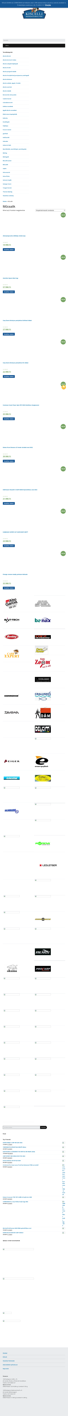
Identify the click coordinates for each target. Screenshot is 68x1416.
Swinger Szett (7, 184)
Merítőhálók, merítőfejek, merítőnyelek (14, 149)
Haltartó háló (7, 145)
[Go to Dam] (43, 720)
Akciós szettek (7, 87)
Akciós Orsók (7, 67)
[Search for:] (34, 40)
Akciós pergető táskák (9, 71)
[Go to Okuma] (12, 976)
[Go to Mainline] (43, 880)
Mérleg (5, 153)
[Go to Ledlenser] (48, 878)
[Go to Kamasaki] (43, 820)
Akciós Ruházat (7, 79)
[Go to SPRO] (43, 1059)
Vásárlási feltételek (9, 1361)
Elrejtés (48, 5)
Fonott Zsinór (7, 129)
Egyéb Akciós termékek (10, 110)
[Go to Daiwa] (12, 720)
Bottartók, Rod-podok (9, 95)
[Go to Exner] (43, 786)
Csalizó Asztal (7, 99)
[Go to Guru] (43, 788)
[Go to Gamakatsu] (12, 788)
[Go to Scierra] (12, 1027)
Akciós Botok (7, 56)
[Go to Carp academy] (43, 644)
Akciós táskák (7, 91)
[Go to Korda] (43, 851)
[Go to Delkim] (43, 736)
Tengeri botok (7, 188)
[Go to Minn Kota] (43, 927)
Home (5, 201)
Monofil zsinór (7, 160)
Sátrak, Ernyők (7, 180)
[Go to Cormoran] (12, 703)
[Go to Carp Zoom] (43, 670)
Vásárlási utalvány (8, 195)
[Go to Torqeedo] (43, 1075)
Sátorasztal (6, 172)
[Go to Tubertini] (12, 1107)
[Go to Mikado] (12, 912)
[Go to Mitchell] (12, 929)
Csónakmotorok (7, 102)
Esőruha (5, 118)
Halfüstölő (6, 137)
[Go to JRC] (43, 804)
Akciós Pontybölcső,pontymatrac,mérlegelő (16, 75)
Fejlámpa (5, 126)
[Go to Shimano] (12, 1043)
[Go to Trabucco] (12, 1091)
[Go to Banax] (43, 627)
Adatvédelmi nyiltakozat (10, 1365)
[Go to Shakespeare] (43, 1027)
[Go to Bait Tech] (12, 627)
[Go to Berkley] (12, 644)
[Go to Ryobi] (12, 995)
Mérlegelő (6, 157)
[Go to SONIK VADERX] (12, 1059)
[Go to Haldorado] (12, 818)
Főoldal (5, 1353)
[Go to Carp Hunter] (41, 654)
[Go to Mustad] (43, 929)
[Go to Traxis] (43, 1091)
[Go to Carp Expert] (12, 661)
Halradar (5, 141)
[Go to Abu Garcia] (12, 611)
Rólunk (5, 1357)
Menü (7, 45)
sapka (4, 168)
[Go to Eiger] (12, 769)
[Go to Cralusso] (43, 703)
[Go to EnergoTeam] (43, 769)
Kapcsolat (6, 1368)
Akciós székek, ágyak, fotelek (11, 83)
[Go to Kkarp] (12, 836)
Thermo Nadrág (7, 192)
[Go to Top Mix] (12, 1075)
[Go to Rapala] (43, 979)
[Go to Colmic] (43, 687)
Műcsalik (5, 164)
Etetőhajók (6, 122)
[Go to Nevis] (43, 959)
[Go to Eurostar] (12, 786)
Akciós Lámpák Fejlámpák (10, 64)
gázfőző (5, 133)
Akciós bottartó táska (9, 60)
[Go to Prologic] (12, 979)
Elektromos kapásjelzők (10, 114)
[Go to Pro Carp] (43, 976)
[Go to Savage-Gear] (12, 1011)
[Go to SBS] (43, 1011)
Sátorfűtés (6, 176)
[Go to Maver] (43, 896)
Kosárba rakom (9, 249)
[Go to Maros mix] (12, 896)
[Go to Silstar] (43, 1043)
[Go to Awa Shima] (43, 611)
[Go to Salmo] (43, 995)
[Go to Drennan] (43, 739)
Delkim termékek (8, 106)
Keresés (43, 1127)
